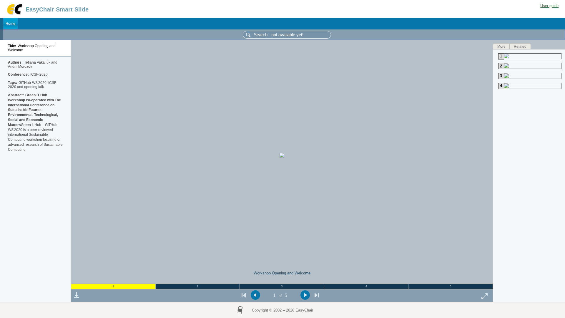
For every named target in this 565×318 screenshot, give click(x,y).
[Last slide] (316, 295)
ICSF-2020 (39, 74)
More (501, 46)
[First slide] (243, 295)
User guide (549, 6)
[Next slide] (305, 295)
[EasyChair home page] (14, 14)
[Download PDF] (76, 295)
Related (520, 46)
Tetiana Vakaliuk (37, 62)
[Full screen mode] (484, 296)
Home (10, 23)
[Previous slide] (255, 295)
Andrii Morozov (20, 66)
